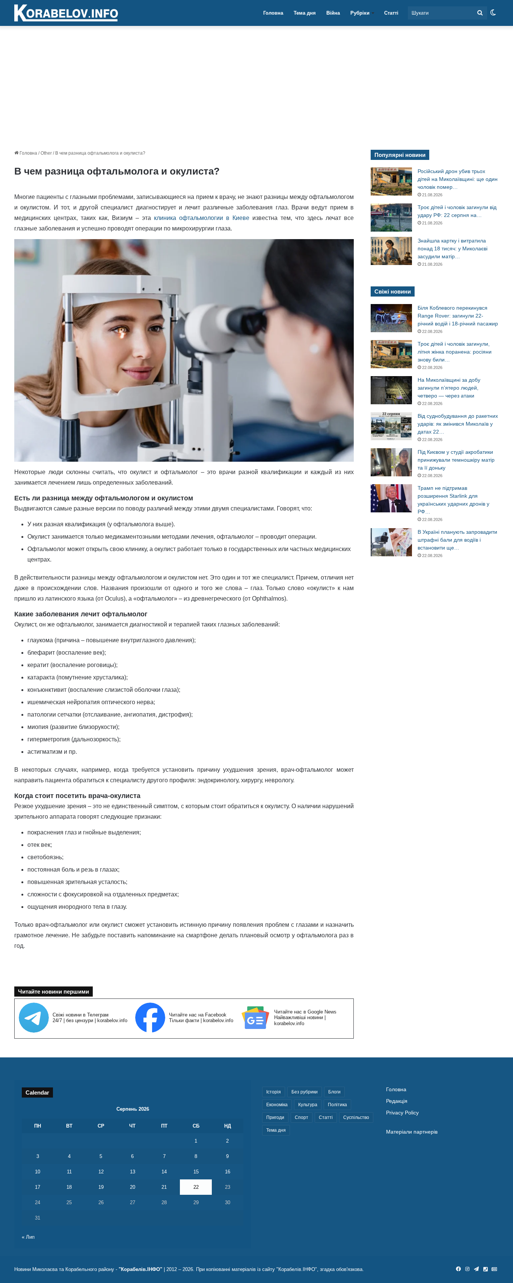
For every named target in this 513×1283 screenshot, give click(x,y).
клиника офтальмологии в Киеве (200, 218)
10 (37, 1172)
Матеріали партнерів (412, 1132)
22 (196, 1187)
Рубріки (360, 13)
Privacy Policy (402, 1113)
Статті (391, 13)
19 (101, 1187)
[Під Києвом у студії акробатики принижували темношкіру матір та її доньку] (391, 462)
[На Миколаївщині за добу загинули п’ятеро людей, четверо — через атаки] (391, 390)
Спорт (301, 1117)
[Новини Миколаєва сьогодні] (66, 13)
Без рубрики (304, 1092)
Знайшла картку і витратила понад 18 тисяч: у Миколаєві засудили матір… (452, 248)
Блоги (334, 1092)
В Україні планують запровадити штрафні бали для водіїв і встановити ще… (457, 540)
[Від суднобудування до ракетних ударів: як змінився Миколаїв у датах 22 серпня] (391, 426)
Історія (273, 1092)
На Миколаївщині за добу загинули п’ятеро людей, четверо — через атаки (449, 388)
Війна (333, 13)
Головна (273, 13)
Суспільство (356, 1117)
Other (46, 153)
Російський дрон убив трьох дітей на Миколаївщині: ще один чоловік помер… (458, 179)
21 (164, 1187)
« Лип (28, 1237)
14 (164, 1172)
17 (37, 1187)
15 (196, 1172)
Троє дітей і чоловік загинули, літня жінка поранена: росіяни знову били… (455, 352)
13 (132, 1172)
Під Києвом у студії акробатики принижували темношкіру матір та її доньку (456, 460)
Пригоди (275, 1117)
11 (69, 1172)
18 (69, 1187)
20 (132, 1187)
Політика (337, 1104)
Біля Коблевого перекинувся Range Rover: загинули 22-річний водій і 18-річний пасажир (458, 316)
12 (101, 1172)
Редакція (396, 1101)
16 (227, 1172)
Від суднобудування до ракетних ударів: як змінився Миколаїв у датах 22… (458, 424)
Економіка (277, 1104)
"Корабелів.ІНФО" (140, 1269)
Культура (307, 1104)
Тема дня (305, 13)
